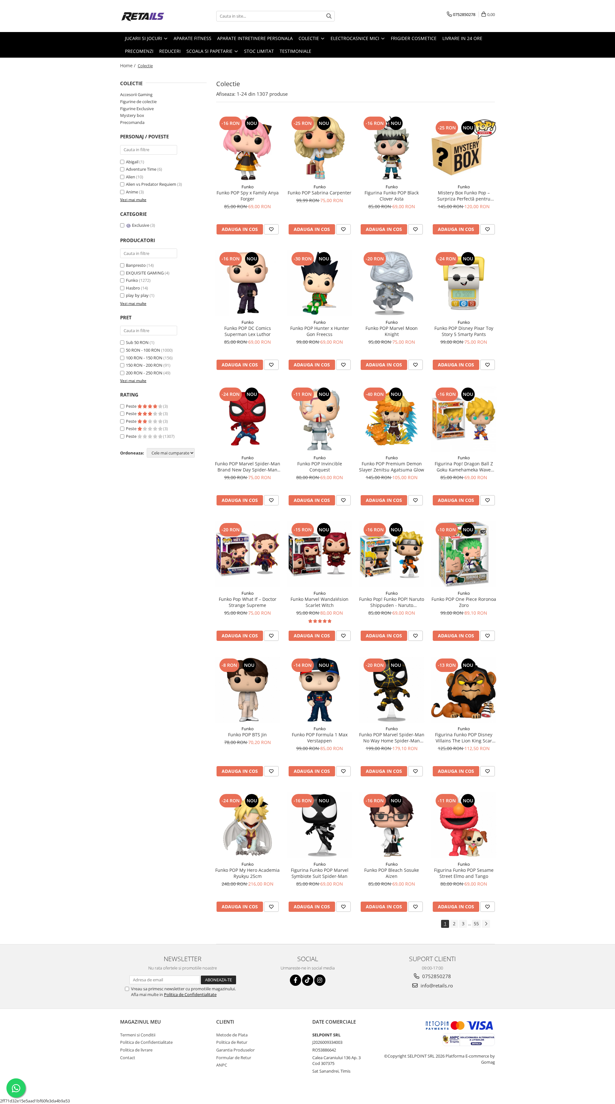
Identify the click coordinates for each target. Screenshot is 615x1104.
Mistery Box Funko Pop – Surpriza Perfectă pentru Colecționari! (463, 196)
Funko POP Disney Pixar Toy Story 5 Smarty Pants (463, 331)
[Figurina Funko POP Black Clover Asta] (391, 148)
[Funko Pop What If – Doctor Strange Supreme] (247, 554)
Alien (131, 177)
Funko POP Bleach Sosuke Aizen (391, 873)
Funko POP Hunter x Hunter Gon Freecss (319, 331)
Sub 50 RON (137, 342)
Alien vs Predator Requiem (151, 184)
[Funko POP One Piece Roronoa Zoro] (463, 554)
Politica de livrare (136, 1050)
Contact (127, 1057)
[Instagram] (319, 980)
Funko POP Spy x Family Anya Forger (248, 196)
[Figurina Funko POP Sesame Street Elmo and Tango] (463, 825)
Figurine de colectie (138, 101)
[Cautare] (329, 16)
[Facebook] (295, 980)
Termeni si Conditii (137, 1035)
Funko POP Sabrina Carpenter (319, 193)
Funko (132, 280)
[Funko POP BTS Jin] (247, 690)
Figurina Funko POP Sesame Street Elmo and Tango (464, 873)
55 (476, 923)
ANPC (221, 1065)
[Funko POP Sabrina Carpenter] (319, 148)
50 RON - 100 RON (143, 350)
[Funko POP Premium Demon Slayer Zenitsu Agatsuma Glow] (391, 419)
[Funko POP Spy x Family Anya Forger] (247, 148)
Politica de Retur (231, 1042)
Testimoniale (295, 51)
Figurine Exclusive (137, 108)
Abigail (132, 162)
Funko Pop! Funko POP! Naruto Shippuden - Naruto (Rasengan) (391, 602)
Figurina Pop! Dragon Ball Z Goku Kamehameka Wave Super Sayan (464, 467)
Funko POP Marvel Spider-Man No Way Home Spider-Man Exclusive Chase (391, 738)
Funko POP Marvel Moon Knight (391, 331)
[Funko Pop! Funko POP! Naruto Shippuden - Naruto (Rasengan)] (391, 554)
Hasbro (133, 288)
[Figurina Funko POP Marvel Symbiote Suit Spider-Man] (319, 825)
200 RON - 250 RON (144, 373)
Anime (132, 192)
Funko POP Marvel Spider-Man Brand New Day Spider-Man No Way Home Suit (247, 467)
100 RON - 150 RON (144, 358)
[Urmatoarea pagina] (486, 924)
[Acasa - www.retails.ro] (152, 16)
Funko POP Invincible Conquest (319, 467)
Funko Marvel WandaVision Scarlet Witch (319, 602)
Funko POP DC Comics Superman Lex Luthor (247, 331)
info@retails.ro (436, 985)
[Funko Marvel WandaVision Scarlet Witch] (319, 554)
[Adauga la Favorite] (271, 229)
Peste (131, 406)
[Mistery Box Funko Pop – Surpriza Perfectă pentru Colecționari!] (463, 147)
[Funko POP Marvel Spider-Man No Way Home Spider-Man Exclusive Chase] (391, 690)
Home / (128, 65)
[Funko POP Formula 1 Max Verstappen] (319, 690)
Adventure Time (141, 169)
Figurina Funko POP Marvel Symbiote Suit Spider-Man (319, 873)
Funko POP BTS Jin (247, 735)
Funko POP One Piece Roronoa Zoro (463, 602)
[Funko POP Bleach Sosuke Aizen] (391, 825)
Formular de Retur (233, 1057)
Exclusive (140, 225)
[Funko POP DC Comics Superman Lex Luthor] (247, 283)
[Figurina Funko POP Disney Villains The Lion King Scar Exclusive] (463, 690)
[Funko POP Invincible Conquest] (319, 419)
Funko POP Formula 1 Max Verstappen (320, 738)
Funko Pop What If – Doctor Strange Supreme (247, 602)
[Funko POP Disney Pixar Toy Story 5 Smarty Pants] (463, 283)
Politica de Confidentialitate (190, 994)
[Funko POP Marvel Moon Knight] (391, 283)
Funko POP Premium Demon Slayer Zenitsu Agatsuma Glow (391, 467)
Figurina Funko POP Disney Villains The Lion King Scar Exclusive (463, 738)
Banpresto (136, 265)
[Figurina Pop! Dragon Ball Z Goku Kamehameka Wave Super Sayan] (463, 419)
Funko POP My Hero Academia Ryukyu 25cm (247, 873)
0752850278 (436, 976)
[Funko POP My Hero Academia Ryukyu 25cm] (247, 825)
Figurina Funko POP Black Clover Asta (392, 196)
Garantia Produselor (235, 1050)
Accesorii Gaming (136, 94)
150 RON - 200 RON (144, 365)
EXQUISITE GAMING (145, 273)
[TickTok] (307, 980)
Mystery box (132, 115)
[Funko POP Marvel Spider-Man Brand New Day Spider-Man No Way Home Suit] (247, 419)
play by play (137, 295)
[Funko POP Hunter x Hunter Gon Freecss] (319, 283)
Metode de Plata (232, 1035)
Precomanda (132, 122)
